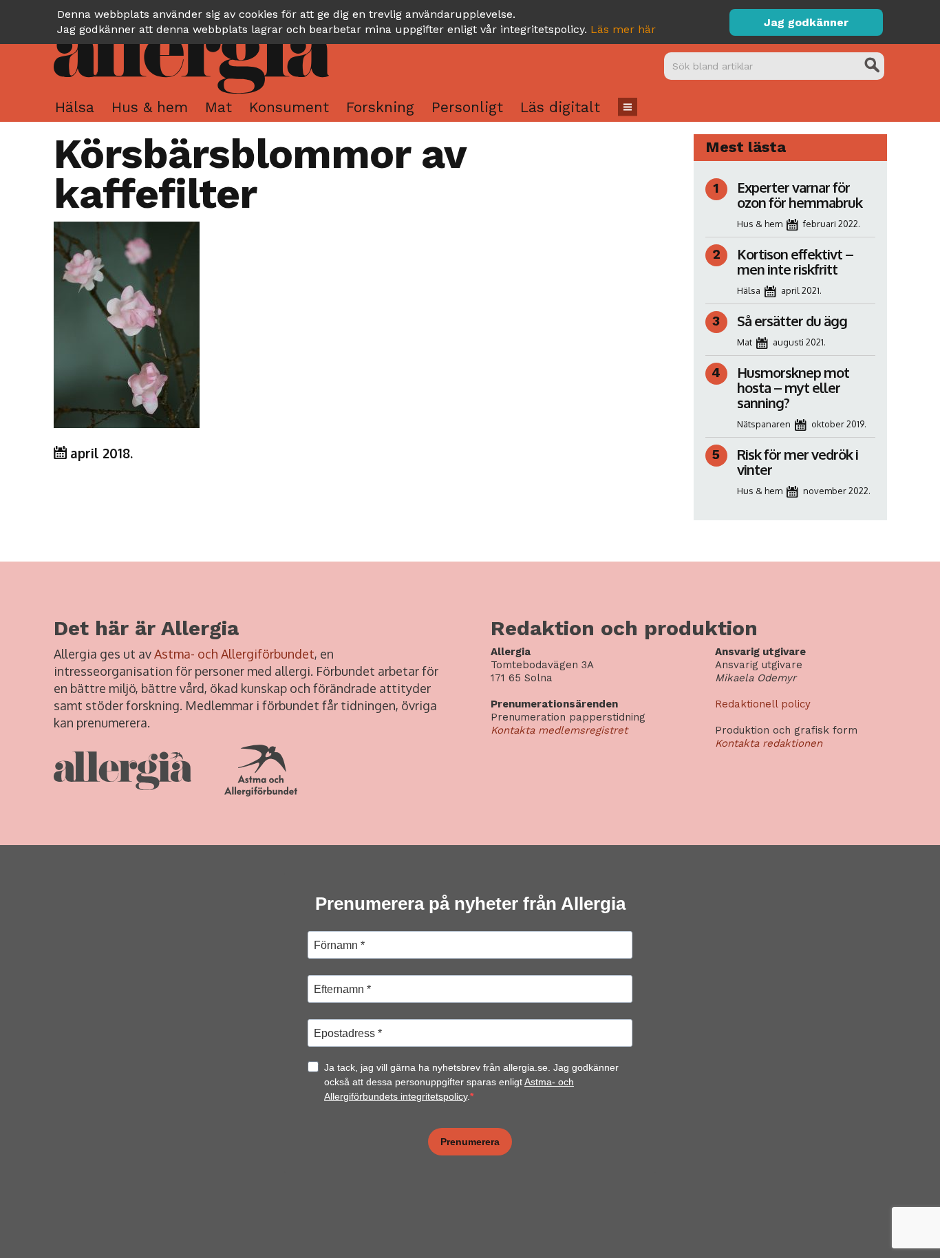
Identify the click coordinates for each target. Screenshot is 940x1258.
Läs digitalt (560, 107)
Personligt (467, 107)
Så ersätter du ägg (792, 321)
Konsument (289, 107)
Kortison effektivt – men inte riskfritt (795, 261)
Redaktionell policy (763, 704)
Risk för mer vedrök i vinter (797, 461)
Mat (218, 107)
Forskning (380, 107)
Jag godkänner (806, 22)
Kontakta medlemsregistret (559, 730)
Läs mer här (623, 29)
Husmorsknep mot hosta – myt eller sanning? (793, 387)
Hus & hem (149, 107)
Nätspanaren (764, 423)
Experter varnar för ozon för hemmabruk (799, 194)
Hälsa (74, 107)
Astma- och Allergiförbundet (234, 653)
